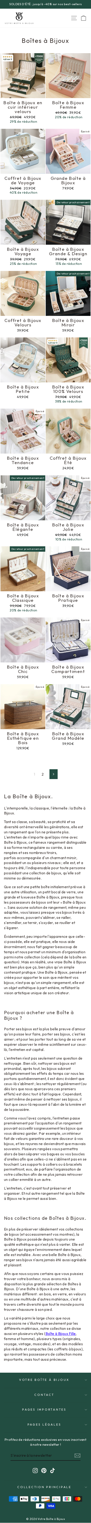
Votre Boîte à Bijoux (44, 1380)
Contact (44, 1395)
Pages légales (44, 1424)
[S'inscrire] (77, 1455)
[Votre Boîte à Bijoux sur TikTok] (52, 1470)
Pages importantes (44, 1409)
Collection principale (44, 1487)
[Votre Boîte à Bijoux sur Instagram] (35, 1470)
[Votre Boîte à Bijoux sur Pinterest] (43, 1470)
